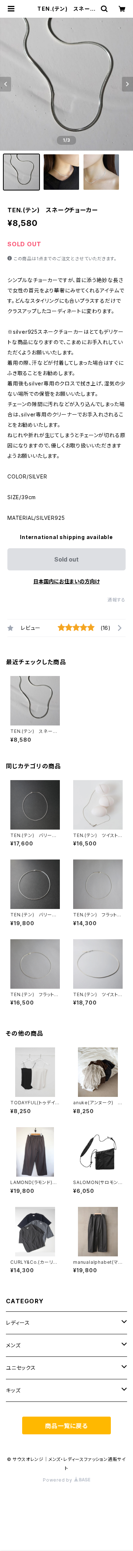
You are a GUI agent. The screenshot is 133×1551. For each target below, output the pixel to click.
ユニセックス (21, 1368)
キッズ (13, 1390)
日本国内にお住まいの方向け (66, 581)
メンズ (13, 1345)
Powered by (58, 1480)
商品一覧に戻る (66, 1426)
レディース (18, 1323)
